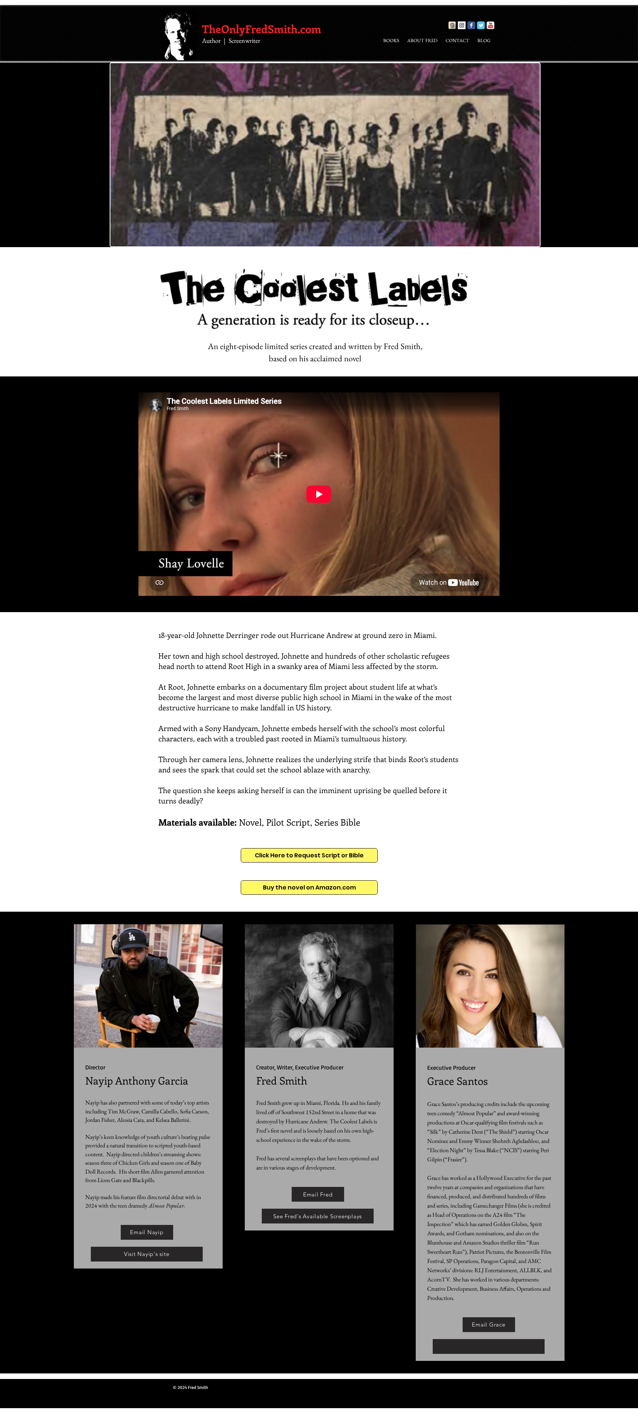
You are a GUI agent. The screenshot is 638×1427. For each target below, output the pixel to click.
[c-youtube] (490, 25)
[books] (452, 25)
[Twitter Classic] (481, 25)
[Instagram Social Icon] (462, 25)
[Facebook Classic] (471, 25)
